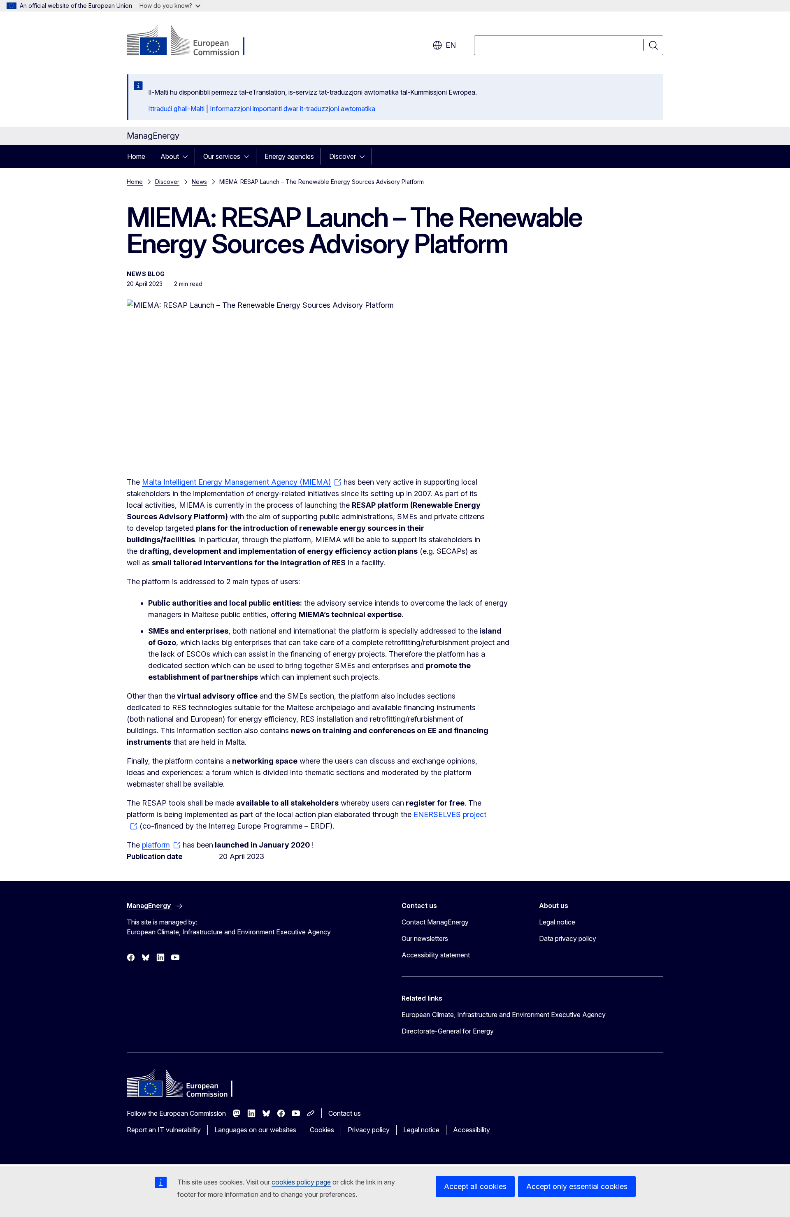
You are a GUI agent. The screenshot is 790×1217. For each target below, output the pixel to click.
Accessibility (471, 1130)
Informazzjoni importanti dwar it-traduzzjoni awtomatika (292, 109)
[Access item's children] (188, 156)
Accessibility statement (436, 955)
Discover (342, 156)
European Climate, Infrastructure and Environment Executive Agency (504, 1014)
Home (136, 156)
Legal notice (557, 922)
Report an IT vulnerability (164, 1130)
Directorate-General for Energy (448, 1031)
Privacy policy (369, 1130)
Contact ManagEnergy (435, 922)
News (199, 181)
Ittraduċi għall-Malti (176, 109)
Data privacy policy (567, 938)
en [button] (451, 45)
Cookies (322, 1130)
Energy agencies (289, 156)
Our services (221, 156)
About (169, 156)
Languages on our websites (255, 1130)
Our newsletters (425, 938)
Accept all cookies (475, 1186)
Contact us (344, 1113)
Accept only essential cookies (576, 1186)
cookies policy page (301, 1182)
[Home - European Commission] (193, 41)
